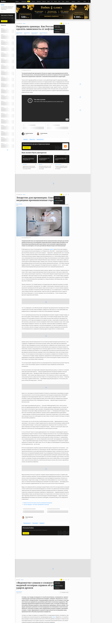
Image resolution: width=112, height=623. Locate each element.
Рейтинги (33, 1)
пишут (53, 617)
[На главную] (3, 1)
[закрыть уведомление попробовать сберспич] (64, 27)
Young (63, 1)
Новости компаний (58, 164)
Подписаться (26, 147)
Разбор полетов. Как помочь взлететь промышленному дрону (37, 502)
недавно (51, 249)
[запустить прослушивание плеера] (64, 23)
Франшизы (39, 1)
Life (51, 1)
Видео (48, 1)
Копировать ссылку (64, 33)
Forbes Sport (25, 164)
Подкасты (44, 1)
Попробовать (57, 31)
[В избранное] (37, 125)
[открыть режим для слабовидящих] (61, 23)
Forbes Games (25, 1)
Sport (59, 1)
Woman (55, 1)
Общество (40, 164)
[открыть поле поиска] (89, 1)
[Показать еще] (68, 133)
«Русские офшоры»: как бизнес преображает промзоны (36, 504)
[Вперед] (71, 127)
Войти (85, 1)
